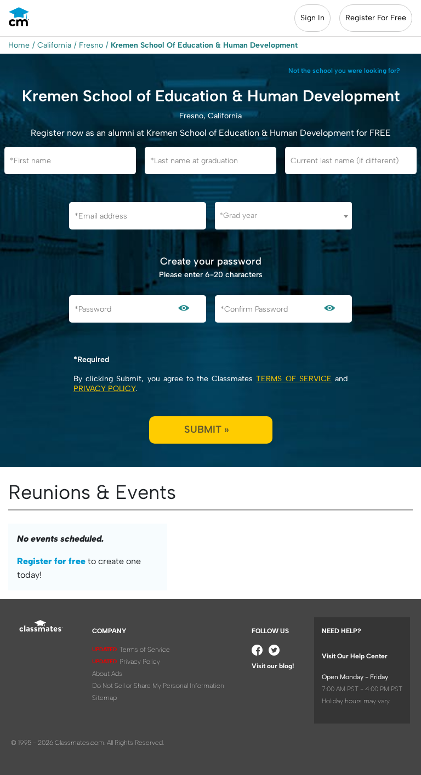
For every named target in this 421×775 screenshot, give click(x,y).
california (54, 45)
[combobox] (283, 215)
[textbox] (283, 215)
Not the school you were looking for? (344, 70)
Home (19, 45)
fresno (91, 45)
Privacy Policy (104, 388)
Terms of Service (293, 378)
